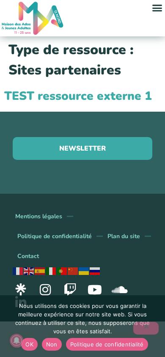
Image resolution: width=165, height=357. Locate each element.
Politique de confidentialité (54, 236)
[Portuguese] (62, 270)
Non (52, 344)
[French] (18, 270)
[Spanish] (40, 270)
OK (29, 344)
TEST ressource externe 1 (78, 96)
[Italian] (51, 270)
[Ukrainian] (84, 270)
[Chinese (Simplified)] (73, 270)
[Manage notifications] (16, 340)
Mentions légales (38, 216)
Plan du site (123, 236)
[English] (29, 270)
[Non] (146, 328)
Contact (28, 256)
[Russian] (95, 270)
